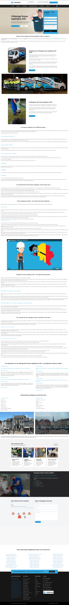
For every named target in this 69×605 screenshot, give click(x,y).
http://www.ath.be (42, 399)
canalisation (16, 582)
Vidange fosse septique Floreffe (34, 561)
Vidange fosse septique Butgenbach (57, 554)
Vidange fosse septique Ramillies (34, 565)
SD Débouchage (17, 603)
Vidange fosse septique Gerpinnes (11, 567)
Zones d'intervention (38, 583)
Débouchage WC (25, 580)
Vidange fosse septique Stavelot (34, 564)
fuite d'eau (13, 594)
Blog (35, 588)
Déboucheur (16, 589)
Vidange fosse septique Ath (11, 557)
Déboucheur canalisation (13, 590)
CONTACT (48, 6)
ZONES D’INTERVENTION (33, 6)
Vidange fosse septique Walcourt (11, 561)
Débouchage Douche (26, 589)
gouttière (15, 594)
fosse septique (17, 593)
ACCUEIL (12, 6)
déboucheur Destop (13, 591)
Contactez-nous (31, 70)
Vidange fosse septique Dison (11, 564)
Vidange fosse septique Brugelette (58, 561)
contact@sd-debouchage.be (48, 582)
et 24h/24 (56, 603)
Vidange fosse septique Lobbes (34, 567)
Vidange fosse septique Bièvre (57, 562)
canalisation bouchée (20, 582)
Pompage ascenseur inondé (26, 597)
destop (13, 585)
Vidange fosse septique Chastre (34, 562)
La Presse (36, 594)
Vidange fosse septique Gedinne (58, 558)
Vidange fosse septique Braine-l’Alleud (11, 555)
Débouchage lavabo (26, 583)
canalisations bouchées (16, 583)
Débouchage (15, 585)
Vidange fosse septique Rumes (57, 557)
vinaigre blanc (14, 597)
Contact (51, 571)
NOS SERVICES (24, 6)
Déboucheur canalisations (18, 590)
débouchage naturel (15, 587)
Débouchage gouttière (26, 591)
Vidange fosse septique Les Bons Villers (34, 558)
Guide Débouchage (37, 586)
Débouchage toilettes (19, 587)
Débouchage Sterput (25, 588)
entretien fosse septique (13, 593)
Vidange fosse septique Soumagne (11, 562)
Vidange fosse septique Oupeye (11, 558)
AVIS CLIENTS (41, 6)
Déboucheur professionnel (17, 591)
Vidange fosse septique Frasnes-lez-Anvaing (34, 554)
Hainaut (5, 404)
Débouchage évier (13, 589)
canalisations (12, 583)
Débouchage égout (25, 586)
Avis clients (36, 585)
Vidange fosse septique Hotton (58, 567)
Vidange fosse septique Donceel (58, 564)
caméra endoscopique (13, 582)
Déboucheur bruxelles (19, 589)
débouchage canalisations (16, 586)
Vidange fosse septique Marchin (58, 555)
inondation (17, 594)
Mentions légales (37, 591)
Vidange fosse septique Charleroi (11, 554)
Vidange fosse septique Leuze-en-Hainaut (11, 565)
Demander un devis (53, 2)
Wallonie (4, 405)
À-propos (36, 580)
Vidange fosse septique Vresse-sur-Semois (57, 565)
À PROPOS (18, 6)
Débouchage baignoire (26, 594)
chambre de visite (19, 583)
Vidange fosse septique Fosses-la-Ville (34, 557)
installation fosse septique (18, 595)
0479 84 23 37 (46, 580)
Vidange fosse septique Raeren (34, 555)
